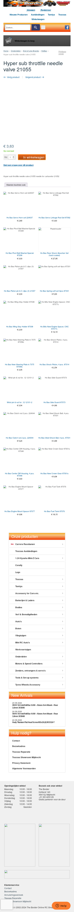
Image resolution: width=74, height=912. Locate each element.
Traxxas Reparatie (21, 751)
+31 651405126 (46, 796)
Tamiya (51, 14)
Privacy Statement (21, 762)
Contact (16, 740)
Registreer (45, 9)
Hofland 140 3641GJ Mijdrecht (47, 793)
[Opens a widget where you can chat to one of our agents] (61, 906)
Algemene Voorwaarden (24, 768)
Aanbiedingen (37, 14)
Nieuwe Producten (19, 14)
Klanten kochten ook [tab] (16, 185)
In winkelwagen (33, 157)
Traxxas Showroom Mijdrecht (26, 757)
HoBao (44, 50)
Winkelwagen (37, 19)
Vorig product (13, 77)
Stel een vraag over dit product (18, 165)
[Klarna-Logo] (30, 815)
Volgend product (33, 77)
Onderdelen (16, 50)
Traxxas (62, 14)
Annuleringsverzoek (13, 894)
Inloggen (30, 9)
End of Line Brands (31, 50)
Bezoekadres (18, 746)
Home (5, 50)
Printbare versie (62, 52)
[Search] (35, 27)
